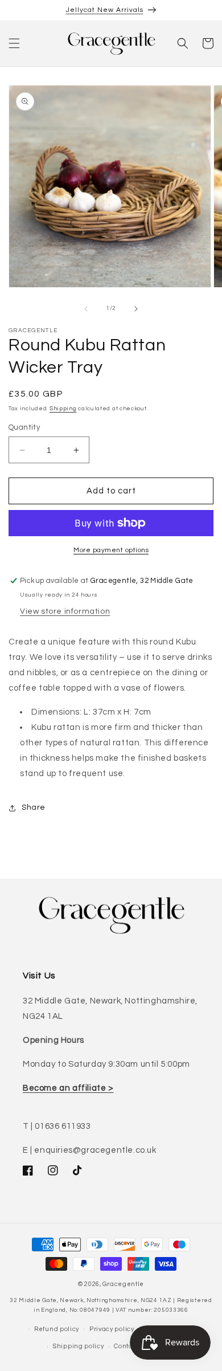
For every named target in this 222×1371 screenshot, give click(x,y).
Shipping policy (78, 1346)
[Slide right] (136, 308)
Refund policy (56, 1329)
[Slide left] (85, 308)
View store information (65, 611)
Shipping (63, 408)
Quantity (24, 427)
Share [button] (34, 807)
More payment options (111, 550)
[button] (14, 43)
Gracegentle (123, 1284)
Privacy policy (111, 1329)
